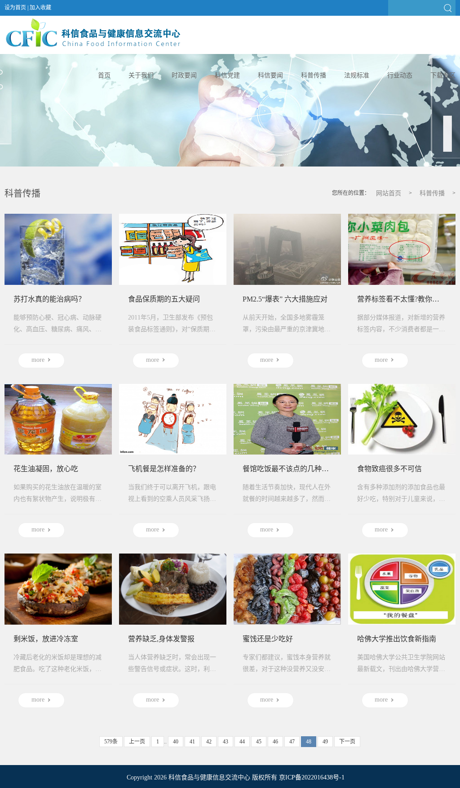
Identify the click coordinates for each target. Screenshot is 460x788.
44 (242, 741)
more (37, 359)
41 (192, 741)
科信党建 (227, 75)
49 (325, 741)
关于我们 (141, 75)
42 (209, 741)
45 (258, 741)
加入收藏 (40, 8)
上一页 (137, 741)
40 (175, 741)
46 (275, 741)
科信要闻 (270, 75)
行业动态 (399, 75)
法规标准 (356, 75)
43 (225, 741)
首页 (104, 75)
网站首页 (388, 193)
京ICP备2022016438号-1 (312, 777)
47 (292, 741)
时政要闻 (184, 75)
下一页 (347, 741)
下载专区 (443, 75)
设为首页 (15, 8)
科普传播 (313, 75)
